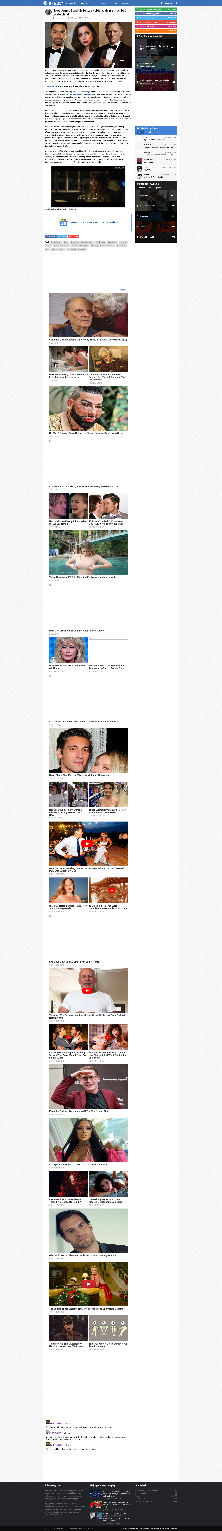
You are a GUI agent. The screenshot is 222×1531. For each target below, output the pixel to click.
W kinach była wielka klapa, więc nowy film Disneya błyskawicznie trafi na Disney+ (116, 1493)
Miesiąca (141, 188)
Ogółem (158, 188)
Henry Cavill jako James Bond (81, 242)
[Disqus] (88, 1384)
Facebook (51, 236)
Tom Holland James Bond (76, 249)
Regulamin (144, 1528)
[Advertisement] (88, 270)
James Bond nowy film (80, 246)
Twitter (63, 236)
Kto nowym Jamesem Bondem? (102, 246)
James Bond (51, 86)
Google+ (75, 236)
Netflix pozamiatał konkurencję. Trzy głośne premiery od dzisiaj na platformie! (117, 1504)
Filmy (66, 242)
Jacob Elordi (100, 242)
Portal (148, 132)
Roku (150, 188)
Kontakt (174, 1528)
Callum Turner (56, 242)
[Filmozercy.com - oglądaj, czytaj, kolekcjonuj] (53, 3)
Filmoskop (93, 3)
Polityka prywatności (129, 1528)
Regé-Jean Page (58, 249)
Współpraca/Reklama (160, 1528)
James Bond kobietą (61, 246)
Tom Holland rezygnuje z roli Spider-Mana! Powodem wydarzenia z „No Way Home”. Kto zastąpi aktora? (117, 1517)
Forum (84, 3)
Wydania (104, 3)
